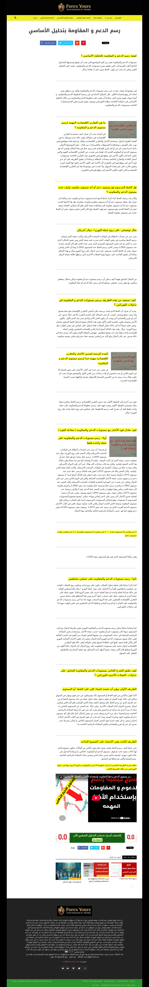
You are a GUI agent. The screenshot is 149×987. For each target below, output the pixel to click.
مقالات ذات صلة (129, 857)
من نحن (109, 17)
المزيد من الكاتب (115, 857)
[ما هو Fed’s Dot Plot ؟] (124, 869)
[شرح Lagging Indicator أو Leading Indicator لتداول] (96, 869)
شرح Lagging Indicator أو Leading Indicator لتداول (98, 880)
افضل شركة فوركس (83, 17)
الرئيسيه (118, 17)
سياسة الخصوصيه (109, 981)
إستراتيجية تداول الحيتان (72, 881)
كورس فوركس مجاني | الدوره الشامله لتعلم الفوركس (118, 985)
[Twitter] (79, 968)
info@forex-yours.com (71, 961)
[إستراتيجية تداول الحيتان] (68, 871)
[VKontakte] (67, 968)
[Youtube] (63, 968)
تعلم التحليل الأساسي (65, 17)
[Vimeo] (73, 968)
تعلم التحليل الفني (47, 17)
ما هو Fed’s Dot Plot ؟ (128, 878)
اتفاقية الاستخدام (122, 981)
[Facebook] (85, 968)
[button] (15, 18)
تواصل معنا (98, 17)
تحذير (35, 17)
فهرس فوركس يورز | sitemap (92, 981)
